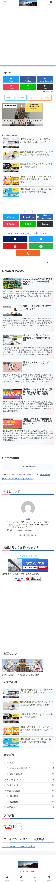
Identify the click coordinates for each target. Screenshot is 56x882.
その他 (30, 763)
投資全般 (32, 801)
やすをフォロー (16, 97)
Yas (28, 518)
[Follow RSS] (28, 253)
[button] (50, 479)
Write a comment (28, 467)
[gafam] (34, 612)
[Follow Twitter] (41, 239)
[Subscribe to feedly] (41, 246)
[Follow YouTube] (15, 246)
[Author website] (15, 239)
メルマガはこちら (40, 97)
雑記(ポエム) (32, 774)
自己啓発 (30, 807)
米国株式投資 (30, 790)
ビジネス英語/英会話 (32, 768)
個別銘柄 (32, 796)
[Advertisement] (28, 37)
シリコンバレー (30, 785)
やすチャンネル (30, 779)
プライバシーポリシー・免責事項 (18, 846)
